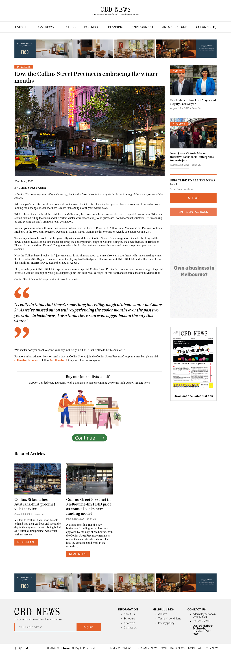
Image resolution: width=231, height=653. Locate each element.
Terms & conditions (169, 618)
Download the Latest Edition (193, 396)
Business (91, 26)
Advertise (129, 623)
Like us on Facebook (193, 212)
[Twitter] (26, 648)
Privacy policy (166, 623)
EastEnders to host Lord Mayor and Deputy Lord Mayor (193, 101)
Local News (44, 26)
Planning (115, 26)
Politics (69, 26)
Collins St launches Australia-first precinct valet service (34, 504)
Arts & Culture (174, 26)
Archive (162, 614)
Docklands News (146, 648)
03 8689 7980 (201, 621)
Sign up (193, 198)
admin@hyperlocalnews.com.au (204, 615)
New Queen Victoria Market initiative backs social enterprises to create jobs (192, 156)
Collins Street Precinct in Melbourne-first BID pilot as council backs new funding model (88, 506)
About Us (129, 614)
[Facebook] (15, 648)
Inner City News (121, 648)
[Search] (213, 27)
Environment (142, 26)
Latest (20, 26)
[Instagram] (20, 648)
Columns (203, 26)
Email (173, 184)
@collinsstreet (58, 360)
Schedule (129, 618)
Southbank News (173, 648)
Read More (26, 542)
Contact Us (130, 627)
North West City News (203, 648)
